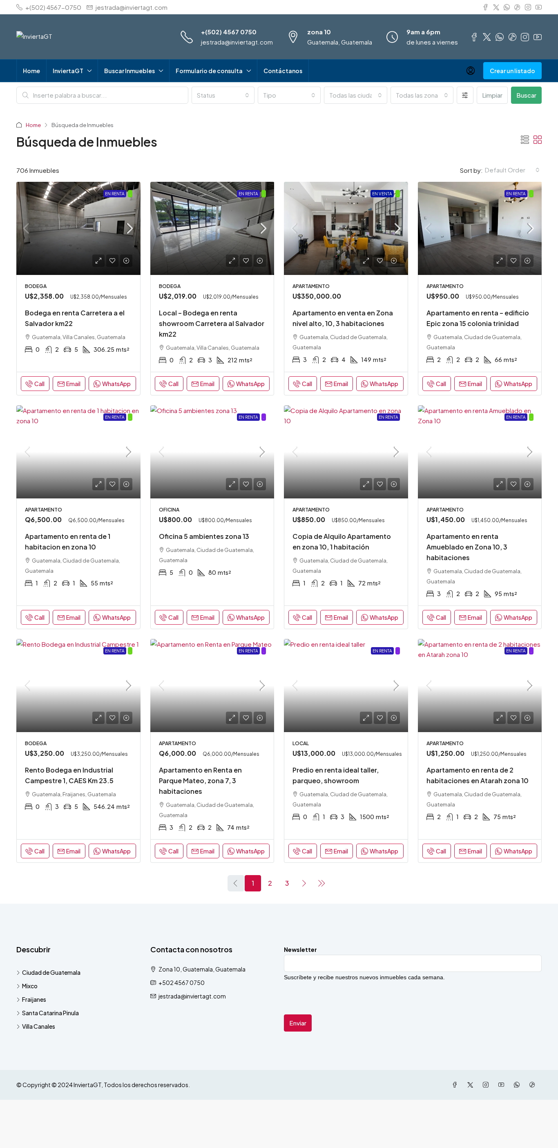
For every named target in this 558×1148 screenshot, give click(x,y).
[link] (78, 228)
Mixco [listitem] (30, 985)
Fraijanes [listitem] (34, 999)
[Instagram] (487, 1084)
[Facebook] (456, 1084)
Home (31, 70)
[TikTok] (533, 1084)
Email (73, 383)
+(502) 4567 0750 (229, 32)
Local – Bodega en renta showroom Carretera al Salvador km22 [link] (211, 323)
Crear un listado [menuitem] (512, 70)
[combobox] (223, 95)
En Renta (115, 193)
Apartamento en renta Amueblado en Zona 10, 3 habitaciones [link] (466, 547)
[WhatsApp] (518, 1084)
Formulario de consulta (209, 70)
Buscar (526, 95)
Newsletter (300, 949)
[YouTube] (502, 1084)
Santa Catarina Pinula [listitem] (50, 1012)
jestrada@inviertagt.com (237, 42)
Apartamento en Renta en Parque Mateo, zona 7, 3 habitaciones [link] (200, 780)
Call (39, 383)
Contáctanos (282, 70)
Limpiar (492, 95)
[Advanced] (465, 95)
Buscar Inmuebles (129, 70)
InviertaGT (68, 70)
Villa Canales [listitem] (38, 1026)
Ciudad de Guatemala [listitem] (51, 972)
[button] (525, 139)
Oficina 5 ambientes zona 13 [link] (204, 536)
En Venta (382, 193)
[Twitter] (471, 1084)
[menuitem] (470, 70)
